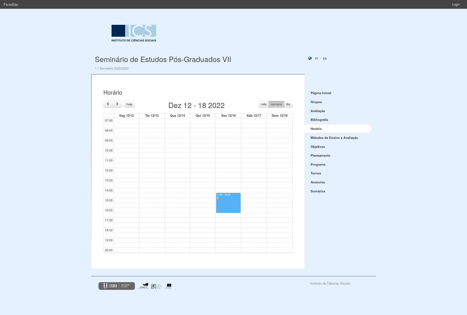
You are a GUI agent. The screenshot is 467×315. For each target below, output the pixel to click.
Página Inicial (321, 92)
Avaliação (318, 110)
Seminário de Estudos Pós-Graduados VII (163, 59)
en (325, 58)
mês (264, 104)
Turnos (316, 173)
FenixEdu (11, 4)
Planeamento (320, 155)
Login (456, 4)
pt (316, 58)
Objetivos (318, 146)
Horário (316, 128)
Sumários (318, 191)
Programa (318, 164)
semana (276, 104)
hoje (129, 104)
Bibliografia (319, 119)
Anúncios (318, 182)
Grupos (316, 101)
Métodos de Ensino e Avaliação (334, 137)
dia (288, 104)
